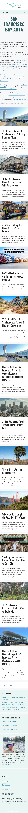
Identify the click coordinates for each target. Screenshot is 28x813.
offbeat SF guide (20, 60)
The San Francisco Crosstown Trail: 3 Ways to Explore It (13, 608)
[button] (24, 12)
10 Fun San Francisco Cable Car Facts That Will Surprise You (12, 182)
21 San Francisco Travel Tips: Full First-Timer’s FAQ (13, 425)
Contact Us (5, 789)
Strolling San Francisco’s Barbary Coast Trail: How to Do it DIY (13, 560)
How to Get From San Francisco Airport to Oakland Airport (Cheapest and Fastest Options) (12, 373)
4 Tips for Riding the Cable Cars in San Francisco (12, 228)
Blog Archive (6, 785)
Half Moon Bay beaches (12, 97)
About (4, 783)
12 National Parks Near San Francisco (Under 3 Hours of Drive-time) (13, 322)
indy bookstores (11, 69)
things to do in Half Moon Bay (17, 95)
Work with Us (6, 787)
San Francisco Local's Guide (10, 725)
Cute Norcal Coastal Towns (10, 729)
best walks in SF (16, 64)
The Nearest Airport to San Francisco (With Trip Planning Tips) (13, 134)
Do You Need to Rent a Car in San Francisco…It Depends (13, 276)
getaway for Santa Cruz (20, 99)
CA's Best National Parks (9, 721)
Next (12, 685)
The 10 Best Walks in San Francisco (12, 471)
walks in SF (21, 77)
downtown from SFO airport (8, 89)
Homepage (5, 781)
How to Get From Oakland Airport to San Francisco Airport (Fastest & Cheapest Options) (13, 657)
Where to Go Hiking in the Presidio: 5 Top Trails (13, 515)
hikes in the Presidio (6, 79)
